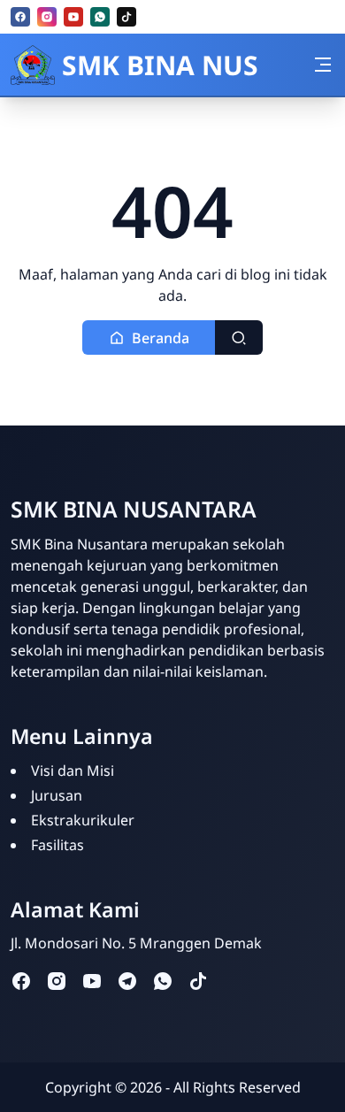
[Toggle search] (239, 337)
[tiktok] (126, 17)
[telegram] (127, 980)
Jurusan (56, 795)
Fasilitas (57, 845)
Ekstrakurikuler (82, 820)
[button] (149, 337)
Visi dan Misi (72, 770)
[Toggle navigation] (322, 64)
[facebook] (20, 17)
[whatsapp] (100, 17)
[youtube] (73, 17)
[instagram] (47, 17)
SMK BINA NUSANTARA (160, 65)
